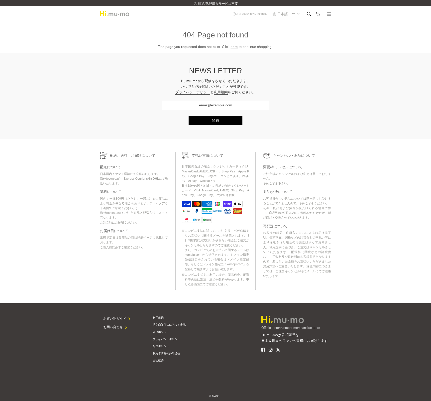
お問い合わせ (113, 327)
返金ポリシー (161, 331)
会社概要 (158, 360)
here (234, 47)
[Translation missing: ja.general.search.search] (309, 14)
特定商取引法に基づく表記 (169, 324)
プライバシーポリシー (192, 92)
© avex (213, 396)
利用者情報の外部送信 (166, 353)
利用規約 (221, 92)
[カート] (318, 14)
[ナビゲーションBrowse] (329, 14)
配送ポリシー (161, 346)
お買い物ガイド (114, 318)
